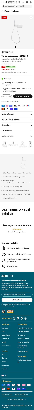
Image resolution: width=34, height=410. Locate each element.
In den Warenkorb (23, 96)
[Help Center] (19, 2)
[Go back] (3, 11)
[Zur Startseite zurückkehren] (11, 2)
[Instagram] (14, 318)
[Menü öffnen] (3, 2)
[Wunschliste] (27, 2)
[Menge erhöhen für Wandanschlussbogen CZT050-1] (10, 96)
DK (6, 375)
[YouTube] (25, 318)
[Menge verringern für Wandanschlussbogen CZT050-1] (3, 96)
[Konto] (23, 2)
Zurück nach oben (15, 400)
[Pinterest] (22, 318)
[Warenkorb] (30, 2)
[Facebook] (18, 318)
